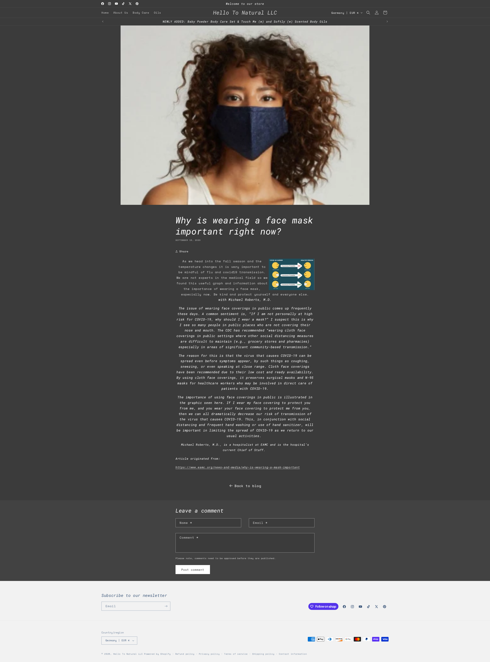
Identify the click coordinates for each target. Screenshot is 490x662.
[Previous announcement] (103, 21)
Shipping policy (263, 653)
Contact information (293, 653)
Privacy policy (209, 653)
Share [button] (184, 251)
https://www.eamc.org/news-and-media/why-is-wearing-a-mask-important (238, 467)
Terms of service (236, 653)
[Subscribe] (166, 606)
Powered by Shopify (157, 653)
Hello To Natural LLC (128, 653)
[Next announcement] (387, 21)
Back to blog (247, 485)
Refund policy (184, 653)
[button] (368, 12)
